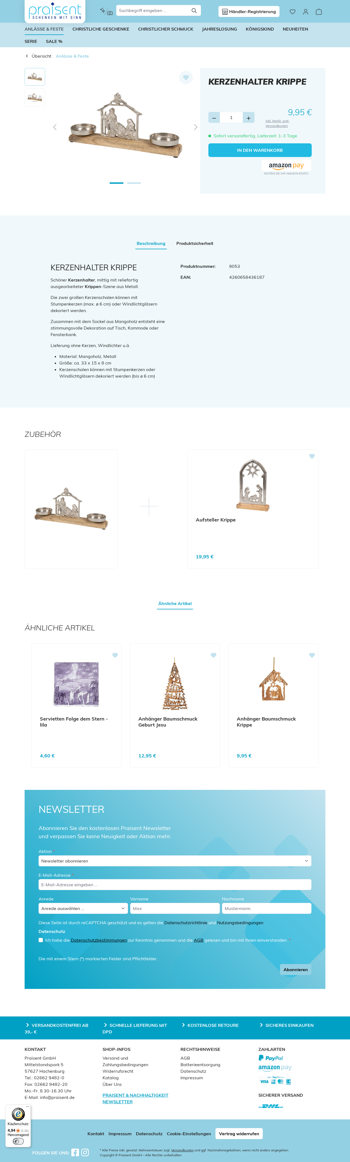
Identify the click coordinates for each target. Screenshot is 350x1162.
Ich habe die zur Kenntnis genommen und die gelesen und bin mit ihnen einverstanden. (168, 940)
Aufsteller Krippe (216, 520)
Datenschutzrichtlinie (185, 922)
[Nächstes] (196, 127)
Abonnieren (296, 969)
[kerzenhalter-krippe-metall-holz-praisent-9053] (125, 126)
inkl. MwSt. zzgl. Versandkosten (277, 123)
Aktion (47, 851)
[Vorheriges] (55, 127)
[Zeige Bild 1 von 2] (116, 183)
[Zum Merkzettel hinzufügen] (186, 77)
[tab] (151, 243)
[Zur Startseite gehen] (55, 10)
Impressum (191, 1077)
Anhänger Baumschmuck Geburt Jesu (167, 722)
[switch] (18, 1141)
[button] (286, 165)
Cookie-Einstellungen (189, 1133)
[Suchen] (194, 10)
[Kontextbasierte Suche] (106, 11)
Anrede (46, 899)
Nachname (233, 899)
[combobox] (152, 10)
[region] (112, 126)
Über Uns (112, 1084)
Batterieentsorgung (200, 1064)
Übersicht (41, 56)
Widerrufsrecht (118, 1071)
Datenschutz (193, 1071)
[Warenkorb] (318, 11)
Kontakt (96, 1133)
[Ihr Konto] (305, 11)
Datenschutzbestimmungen (99, 940)
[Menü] (27, 1108)
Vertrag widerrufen (239, 1133)
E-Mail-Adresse (56, 875)
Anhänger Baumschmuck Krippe (266, 722)
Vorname (139, 899)
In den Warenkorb (260, 150)
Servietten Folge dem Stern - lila (74, 722)
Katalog (111, 1077)
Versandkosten (182, 1150)
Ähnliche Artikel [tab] (175, 603)
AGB (198, 940)
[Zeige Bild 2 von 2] (134, 183)
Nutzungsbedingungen (240, 922)
